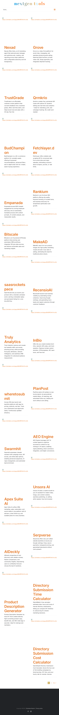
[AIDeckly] (15, 534)
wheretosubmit (14, 396)
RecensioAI (42, 290)
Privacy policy (39, 708)
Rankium (40, 191)
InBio (37, 340)
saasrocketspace (14, 286)
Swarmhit (12, 448)
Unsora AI (41, 487)
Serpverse (42, 535)
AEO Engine (43, 436)
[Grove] (44, 30)
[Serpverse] (44, 518)
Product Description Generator (14, 606)
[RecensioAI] (44, 272)
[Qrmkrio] (44, 80)
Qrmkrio (40, 97)
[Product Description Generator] (15, 584)
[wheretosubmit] (15, 376)
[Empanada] (15, 185)
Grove (38, 47)
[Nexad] (15, 30)
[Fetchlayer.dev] (44, 130)
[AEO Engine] (44, 419)
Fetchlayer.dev (43, 150)
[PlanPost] (44, 371)
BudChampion (14, 150)
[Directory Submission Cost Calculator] (44, 631)
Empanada (13, 202)
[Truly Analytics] (15, 320)
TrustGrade (14, 97)
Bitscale (11, 234)
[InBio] (44, 323)
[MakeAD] (44, 224)
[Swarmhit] (15, 431)
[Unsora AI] (44, 469)
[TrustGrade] (15, 80)
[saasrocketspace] (15, 267)
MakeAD (40, 242)
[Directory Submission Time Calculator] (44, 568)
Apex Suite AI (13, 501)
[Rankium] (44, 180)
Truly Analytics (12, 339)
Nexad (9, 47)
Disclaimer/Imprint (30, 708)
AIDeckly (12, 551)
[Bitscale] (15, 226)
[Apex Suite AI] (15, 481)
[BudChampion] (15, 130)
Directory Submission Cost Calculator (43, 655)
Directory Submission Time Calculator (43, 592)
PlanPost (40, 388)
